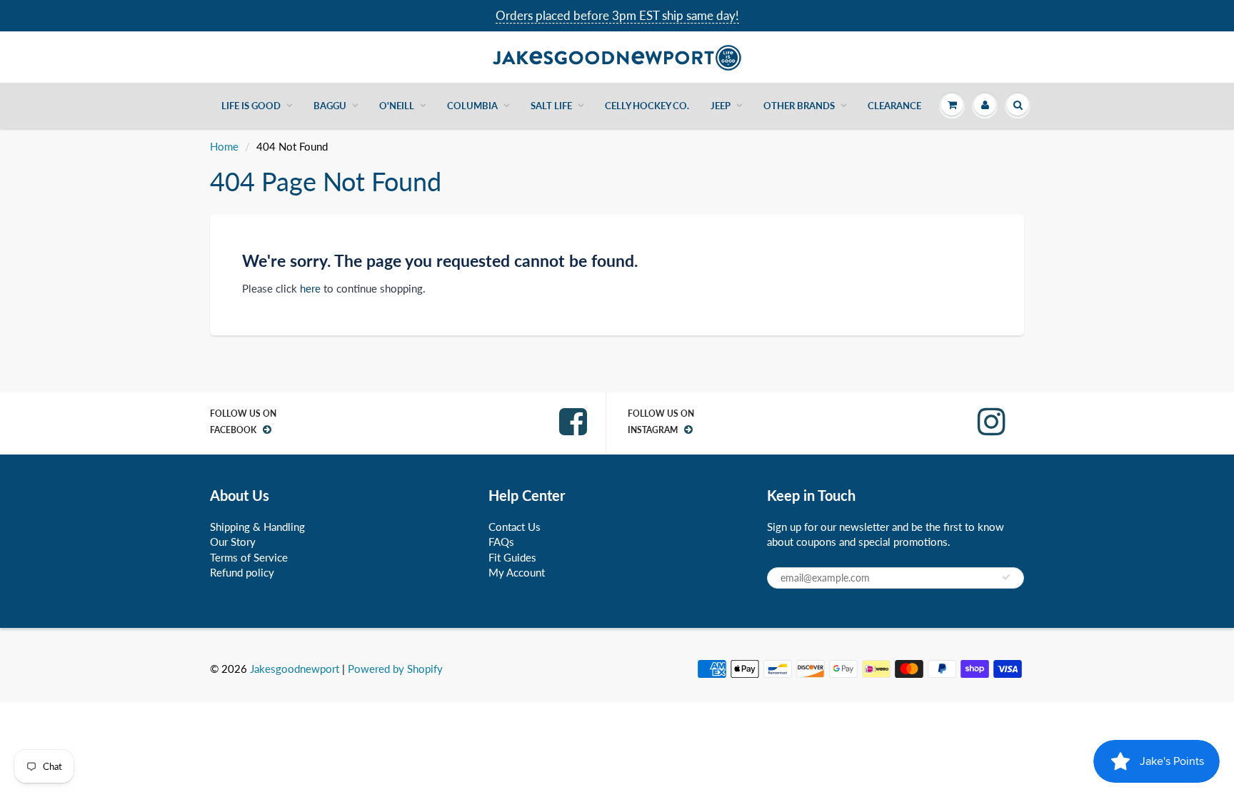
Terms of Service (249, 557)
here (310, 288)
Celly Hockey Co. (647, 105)
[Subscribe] (1006, 577)
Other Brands (799, 105)
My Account (516, 572)
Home (224, 146)
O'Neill (396, 105)
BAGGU (329, 105)
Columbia (472, 105)
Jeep (721, 105)
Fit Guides (512, 557)
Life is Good (251, 105)
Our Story (233, 541)
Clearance (894, 105)
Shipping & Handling (257, 526)
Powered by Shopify (395, 668)
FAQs (501, 541)
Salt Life (551, 105)
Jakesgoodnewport (294, 668)
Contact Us (514, 526)
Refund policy (242, 572)
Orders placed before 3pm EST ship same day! (617, 15)
